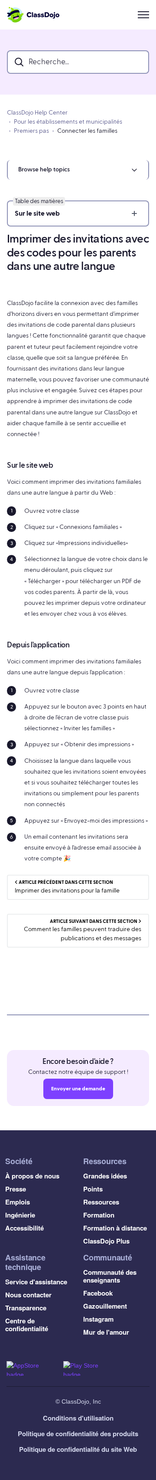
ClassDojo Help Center (37, 113)
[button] (78, 170)
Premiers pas (31, 131)
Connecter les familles (87, 131)
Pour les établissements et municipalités (68, 122)
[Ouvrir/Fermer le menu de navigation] (143, 14)
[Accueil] (33, 15)
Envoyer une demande (78, 1088)
